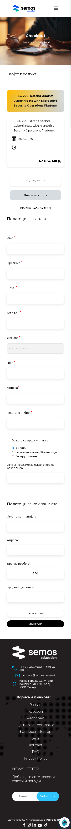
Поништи (35, 613)
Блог (35, 738)
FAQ (35, 752)
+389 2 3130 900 (30, 666)
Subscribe (47, 796)
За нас (35, 705)
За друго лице (26, 456)
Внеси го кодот (35, 195)
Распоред (35, 718)
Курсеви (35, 711)
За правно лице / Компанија (36, 452)
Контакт (35, 745)
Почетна (28, 42)
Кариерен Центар (35, 732)
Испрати (35, 623)
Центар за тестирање (35, 725)
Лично (21, 448)
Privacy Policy (35, 758)
